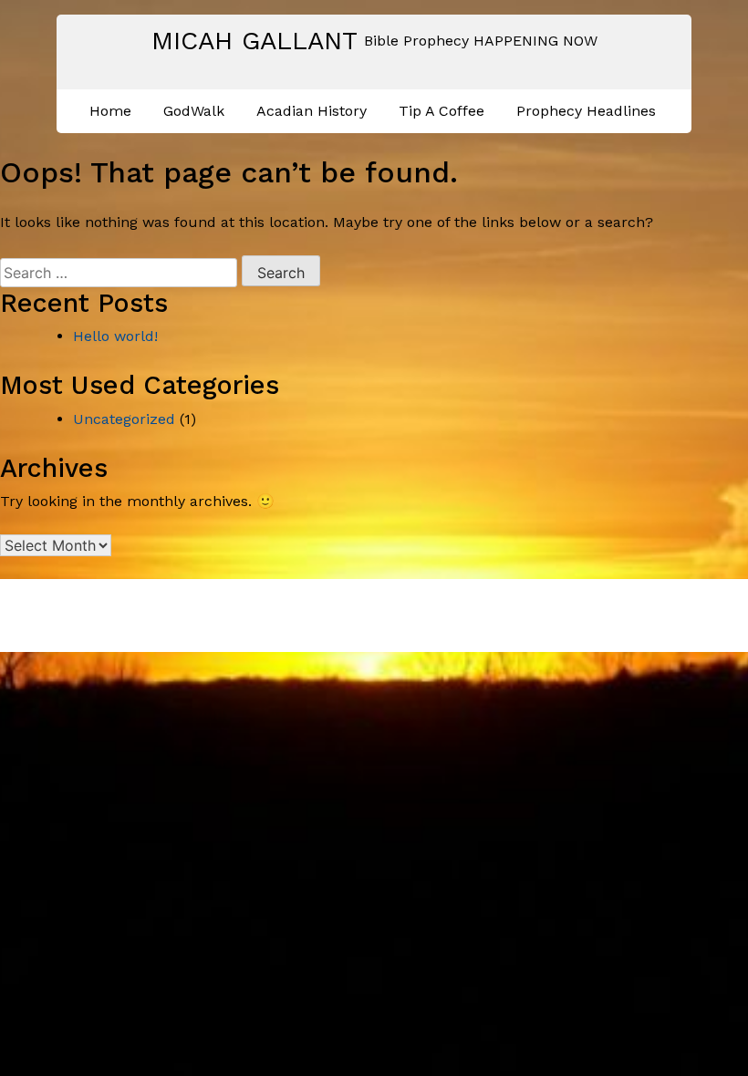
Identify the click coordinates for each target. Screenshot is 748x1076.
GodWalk (193, 110)
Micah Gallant (254, 41)
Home (110, 110)
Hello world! (115, 336)
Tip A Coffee (441, 110)
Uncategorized (124, 419)
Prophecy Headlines (586, 110)
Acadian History (311, 110)
